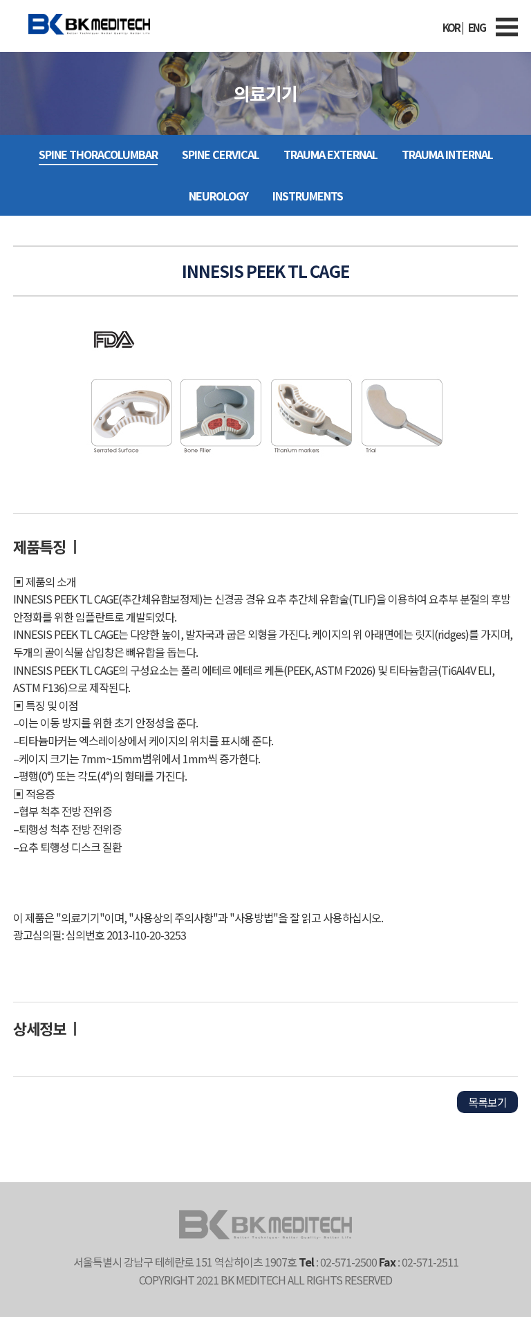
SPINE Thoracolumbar (98, 154)
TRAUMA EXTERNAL (330, 154)
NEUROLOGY (218, 195)
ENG (476, 27)
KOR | (452, 27)
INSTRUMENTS (307, 195)
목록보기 (487, 1102)
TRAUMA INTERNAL (447, 154)
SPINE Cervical (220, 154)
